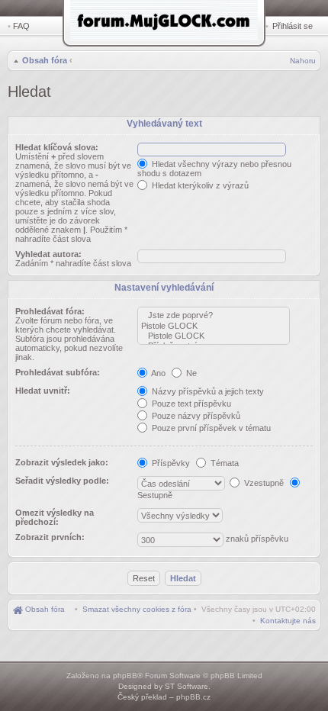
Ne (190, 373)
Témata (223, 463)
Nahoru (303, 60)
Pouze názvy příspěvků (195, 415)
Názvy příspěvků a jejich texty (207, 391)
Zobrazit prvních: (50, 537)
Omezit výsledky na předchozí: (54, 517)
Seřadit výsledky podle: (62, 480)
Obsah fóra (44, 60)
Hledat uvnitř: (42, 390)
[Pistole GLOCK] (213, 326)
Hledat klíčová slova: (56, 147)
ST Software (186, 686)
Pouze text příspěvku (190, 403)
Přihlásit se (292, 26)
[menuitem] (136, 609)
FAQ (21, 26)
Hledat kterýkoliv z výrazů (199, 185)
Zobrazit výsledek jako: (61, 462)
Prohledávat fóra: (50, 311)
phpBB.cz (193, 697)
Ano (158, 373)
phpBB (125, 675)
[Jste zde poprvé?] (213, 315)
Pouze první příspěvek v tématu (210, 428)
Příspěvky (170, 463)
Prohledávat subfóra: (57, 372)
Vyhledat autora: (48, 254)
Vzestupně (263, 482)
